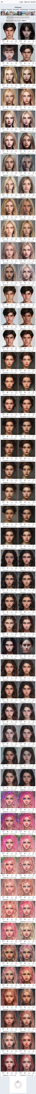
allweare (6, 43)
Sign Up (26, 2)
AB (2, 2)
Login (21, 2)
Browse (32, 2)
